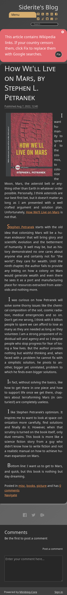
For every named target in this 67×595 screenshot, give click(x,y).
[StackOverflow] (43, 19)
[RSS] (43, 14)
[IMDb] (52, 14)
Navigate (11, 495)
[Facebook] (56, 14)
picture (42, 486)
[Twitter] (38, 19)
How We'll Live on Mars (42, 212)
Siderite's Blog (38, 7)
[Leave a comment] (56, 19)
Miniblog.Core (28, 592)
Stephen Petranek (20, 227)
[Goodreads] (52, 19)
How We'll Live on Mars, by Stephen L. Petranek (30, 82)
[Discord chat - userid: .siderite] (38, 14)
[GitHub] (47, 19)
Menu (15, 15)
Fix (59, 54)
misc (22, 486)
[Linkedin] (47, 14)
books (30, 486)
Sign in (59, 592)
